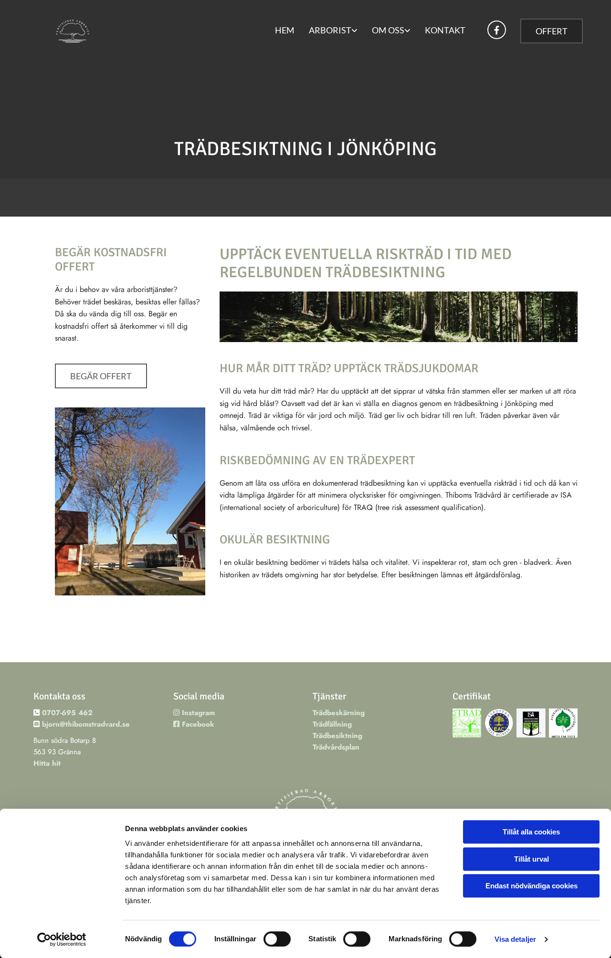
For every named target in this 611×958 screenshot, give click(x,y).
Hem (285, 30)
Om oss (388, 30)
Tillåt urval (531, 859)
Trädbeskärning (339, 713)
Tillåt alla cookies (531, 832)
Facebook (193, 724)
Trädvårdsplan (336, 747)
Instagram (194, 713)
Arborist (330, 30)
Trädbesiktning (337, 735)
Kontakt (445, 30)
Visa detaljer (515, 939)
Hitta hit (47, 763)
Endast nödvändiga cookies (531, 886)
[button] (551, 31)
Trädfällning (332, 724)
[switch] (277, 939)
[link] (333, 31)
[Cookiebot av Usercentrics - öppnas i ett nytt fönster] (62, 939)
